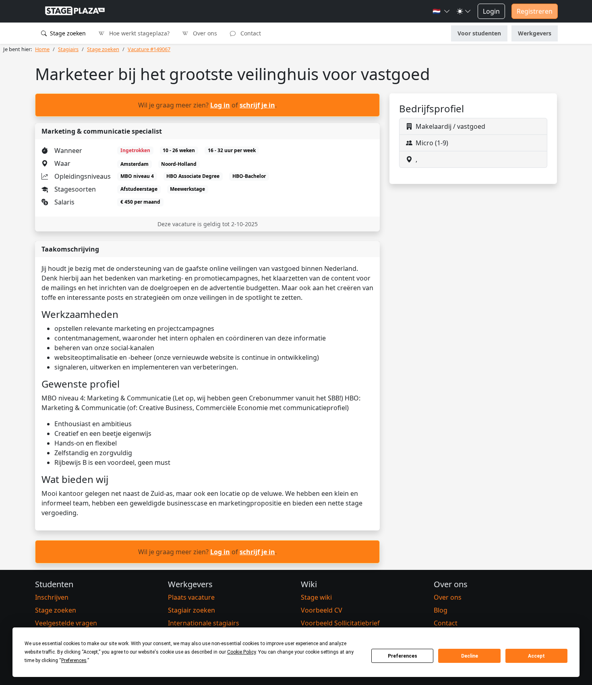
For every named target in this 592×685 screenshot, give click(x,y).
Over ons (204, 33)
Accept (536, 656)
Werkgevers (534, 33)
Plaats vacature (191, 597)
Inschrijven (51, 597)
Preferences (402, 656)
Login (491, 11)
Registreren (535, 11)
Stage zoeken (67, 33)
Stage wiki (316, 597)
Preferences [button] (74, 660)
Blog (440, 610)
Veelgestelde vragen (66, 623)
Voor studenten (479, 33)
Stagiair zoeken (191, 610)
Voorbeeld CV (321, 610)
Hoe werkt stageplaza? (139, 33)
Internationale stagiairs (203, 623)
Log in (220, 105)
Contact (250, 33)
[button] (441, 11)
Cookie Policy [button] (241, 652)
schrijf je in (257, 105)
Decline (469, 656)
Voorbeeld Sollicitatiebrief (340, 623)
